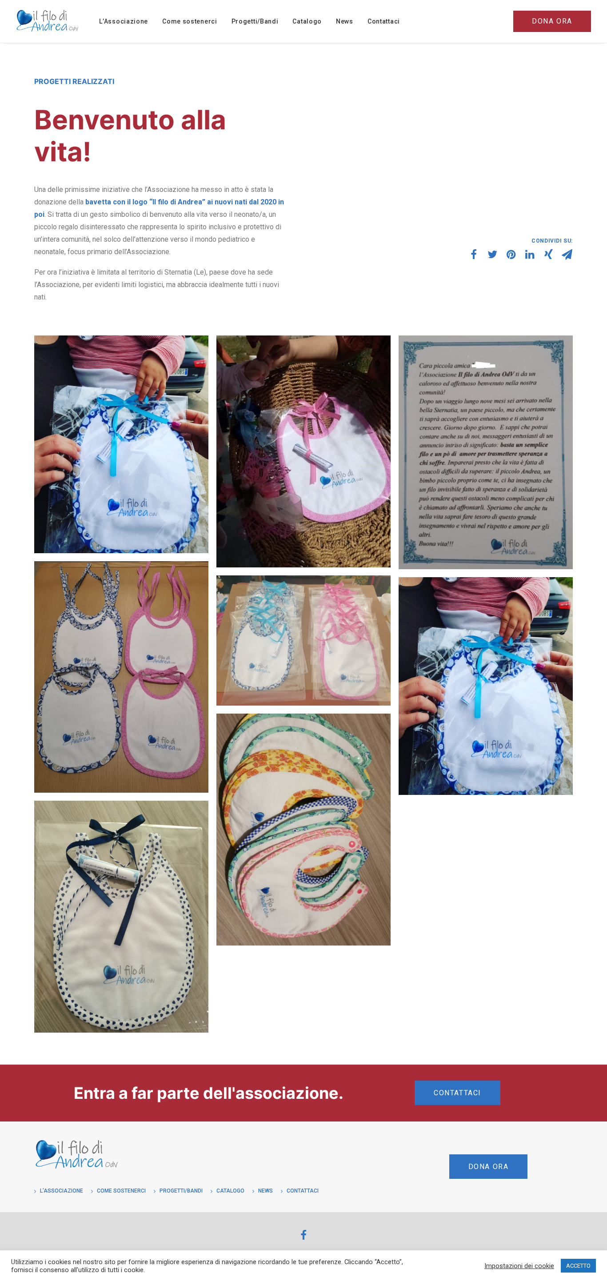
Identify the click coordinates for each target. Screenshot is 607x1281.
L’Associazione (123, 21)
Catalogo (307, 21)
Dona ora (488, 1166)
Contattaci (383, 21)
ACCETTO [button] (578, 1265)
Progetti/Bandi (255, 21)
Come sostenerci (189, 21)
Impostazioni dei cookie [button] (519, 1266)
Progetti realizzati (74, 81)
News (344, 21)
